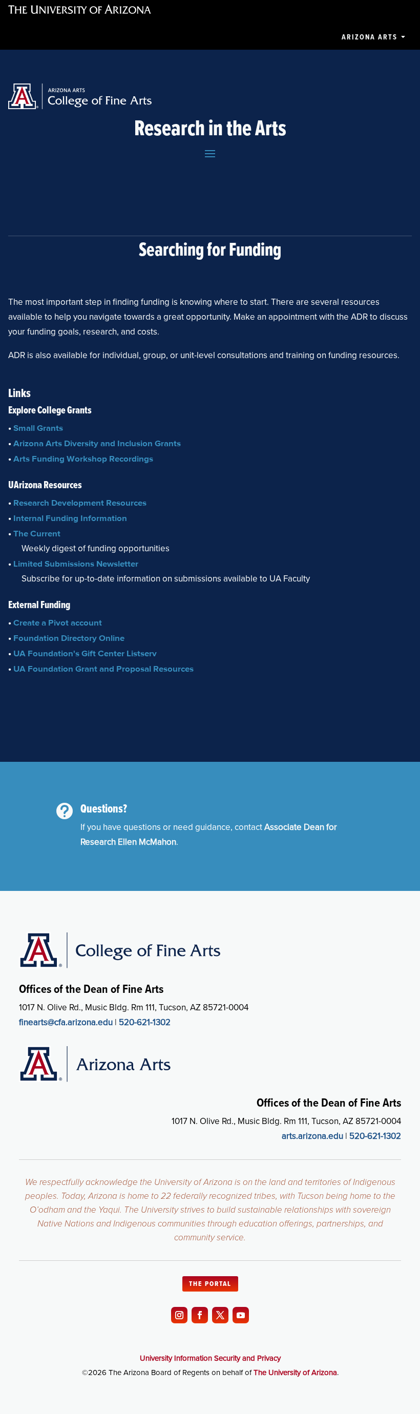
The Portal (210, 1284)
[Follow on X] (220, 1315)
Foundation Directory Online (68, 638)
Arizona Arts (369, 37)
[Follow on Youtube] (241, 1315)
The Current (36, 533)
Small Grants (38, 428)
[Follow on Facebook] (200, 1315)
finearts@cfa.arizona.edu (66, 1022)
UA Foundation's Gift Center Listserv (85, 653)
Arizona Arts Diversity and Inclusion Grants (97, 443)
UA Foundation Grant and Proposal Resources (103, 668)
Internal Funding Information (70, 518)
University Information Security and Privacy (210, 1358)
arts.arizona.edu (312, 1136)
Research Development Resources (79, 502)
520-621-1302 (145, 1022)
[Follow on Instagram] (179, 1315)
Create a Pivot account (57, 622)
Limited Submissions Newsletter (75, 563)
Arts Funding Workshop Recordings (83, 458)
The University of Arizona (295, 1372)
